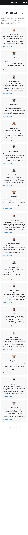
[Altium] (14, 2)
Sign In (25, 2)
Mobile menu (2, 2)
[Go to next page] (20, 427)
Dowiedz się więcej (7, 46)
